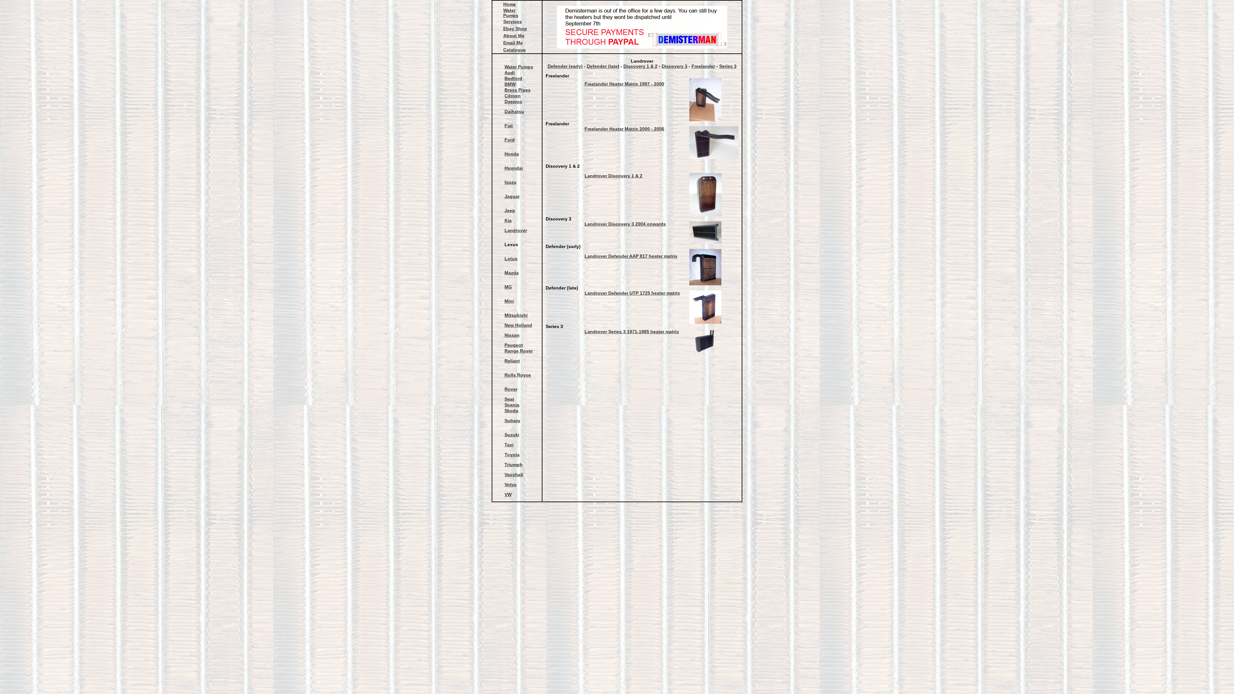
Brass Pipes (518, 90)
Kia (508, 220)
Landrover (516, 230)
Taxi (509, 444)
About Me (513, 35)
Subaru (512, 420)
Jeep (510, 210)
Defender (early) (565, 66)
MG (508, 286)
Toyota (512, 454)
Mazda (512, 272)
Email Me (513, 42)
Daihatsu (514, 111)
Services (512, 21)
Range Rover (519, 350)
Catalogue (514, 49)
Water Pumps (510, 13)
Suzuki (512, 434)
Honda (512, 153)
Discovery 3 (674, 66)
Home (509, 4)
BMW (510, 84)
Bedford (513, 78)
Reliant (512, 360)
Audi (510, 72)
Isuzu (510, 182)
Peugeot (514, 345)
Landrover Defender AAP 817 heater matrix (631, 256)
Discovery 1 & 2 (640, 66)
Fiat (509, 125)
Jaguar (512, 196)
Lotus (511, 258)
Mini (509, 301)
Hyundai (514, 168)
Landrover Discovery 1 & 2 (613, 175)
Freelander (703, 66)
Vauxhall (514, 474)
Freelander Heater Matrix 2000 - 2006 (624, 128)
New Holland (518, 325)
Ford (510, 139)
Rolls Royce (518, 375)
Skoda (511, 410)
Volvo (511, 484)
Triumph (514, 464)
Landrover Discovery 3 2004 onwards (625, 224)
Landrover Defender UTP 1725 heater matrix (632, 293)
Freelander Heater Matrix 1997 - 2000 (624, 83)
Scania (512, 404)
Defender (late (602, 66)
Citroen (513, 95)
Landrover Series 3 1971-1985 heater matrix (632, 331)
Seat (509, 399)
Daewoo (513, 101)
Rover (511, 389)
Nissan (512, 335)
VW (508, 494)
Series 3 (728, 66)
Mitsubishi (516, 315)
